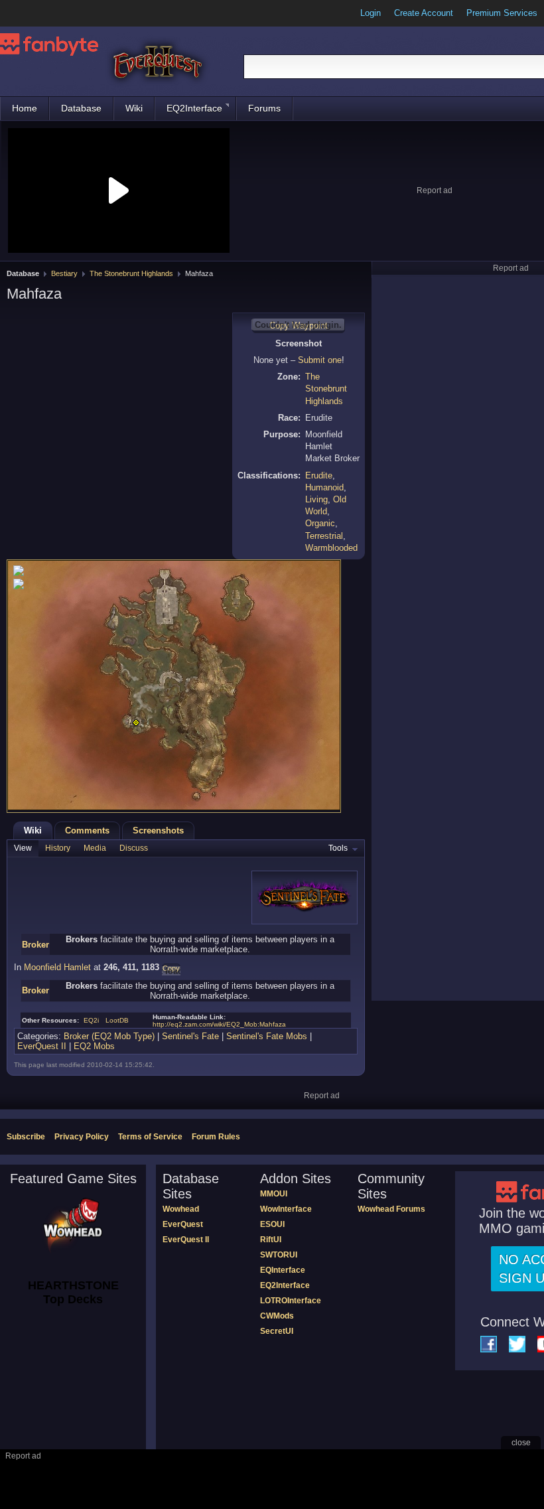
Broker (35, 945)
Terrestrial (324, 536)
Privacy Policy (81, 1136)
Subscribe (26, 1136)
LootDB (117, 1020)
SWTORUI (278, 1254)
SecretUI (276, 1331)
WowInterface (286, 1209)
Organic (320, 523)
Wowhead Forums (391, 1209)
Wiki (134, 108)
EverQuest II (41, 1046)
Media (95, 848)
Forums (264, 108)
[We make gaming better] (42, 13)
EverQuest (183, 1224)
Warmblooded (331, 548)
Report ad (434, 190)
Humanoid (324, 487)
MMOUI (273, 1193)
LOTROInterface (290, 1300)
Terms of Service (150, 1136)
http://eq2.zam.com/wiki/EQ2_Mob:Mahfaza (219, 1024)
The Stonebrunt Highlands (131, 273)
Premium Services (501, 13)
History (57, 848)
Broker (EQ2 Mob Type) (109, 1036)
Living (316, 499)
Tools (338, 848)
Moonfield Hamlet (57, 967)
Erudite (318, 475)
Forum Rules (216, 1136)
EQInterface (282, 1270)
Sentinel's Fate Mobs (266, 1036)
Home (24, 108)
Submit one (320, 360)
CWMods (277, 1316)
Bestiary (64, 273)
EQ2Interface (194, 108)
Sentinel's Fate (190, 1036)
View (23, 848)
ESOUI (272, 1224)
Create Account (423, 13)
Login (370, 13)
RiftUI (270, 1239)
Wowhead (181, 1209)
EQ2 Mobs (94, 1046)
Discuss (133, 848)
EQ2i (91, 1020)
